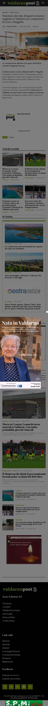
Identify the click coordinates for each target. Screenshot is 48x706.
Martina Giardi (12, 26)
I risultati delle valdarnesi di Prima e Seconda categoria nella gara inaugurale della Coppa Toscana (35, 377)
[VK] (28, 143)
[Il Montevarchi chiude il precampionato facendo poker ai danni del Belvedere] (35, 159)
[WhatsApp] (33, 143)
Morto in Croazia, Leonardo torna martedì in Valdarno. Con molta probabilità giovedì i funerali (12, 173)
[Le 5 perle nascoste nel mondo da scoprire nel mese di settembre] (24, 233)
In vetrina (8, 244)
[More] (38, 143)
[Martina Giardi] (3, 26)
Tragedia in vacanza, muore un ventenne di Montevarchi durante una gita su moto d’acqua (23, 334)
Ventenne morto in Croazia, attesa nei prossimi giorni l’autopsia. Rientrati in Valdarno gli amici (12, 205)
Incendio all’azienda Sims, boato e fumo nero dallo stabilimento (23, 345)
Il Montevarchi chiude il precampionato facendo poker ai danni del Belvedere (35, 172)
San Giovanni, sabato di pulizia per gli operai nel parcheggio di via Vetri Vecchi (30, 524)
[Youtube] (23, 686)
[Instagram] (11, 686)
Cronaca (5, 180)
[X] (17, 143)
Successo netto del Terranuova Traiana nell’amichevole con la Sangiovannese (35, 204)
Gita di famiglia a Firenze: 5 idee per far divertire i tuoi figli (23, 276)
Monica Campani (14, 421)
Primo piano (29, 178)
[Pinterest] (22, 143)
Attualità (5, 12)
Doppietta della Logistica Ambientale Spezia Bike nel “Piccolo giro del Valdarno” (10, 377)
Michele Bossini (17, 470)
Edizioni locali (14, 12)
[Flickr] (30, 686)
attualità (11, 137)
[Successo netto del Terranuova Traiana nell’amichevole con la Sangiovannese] (35, 192)
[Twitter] (17, 686)
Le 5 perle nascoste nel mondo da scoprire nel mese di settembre (24, 247)
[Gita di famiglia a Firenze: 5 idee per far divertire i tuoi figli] (24, 262)
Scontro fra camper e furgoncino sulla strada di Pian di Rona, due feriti (22, 355)
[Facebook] (12, 143)
